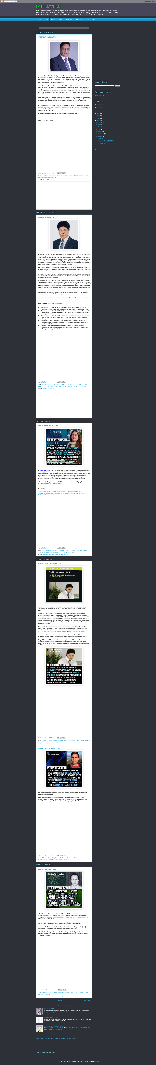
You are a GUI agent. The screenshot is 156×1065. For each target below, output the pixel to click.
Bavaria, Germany (47, 744)
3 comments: (51, 382)
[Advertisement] (64, 195)
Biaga (43, 175)
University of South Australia (78, 386)
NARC (58, 992)
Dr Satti (65, 175)
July (99, 129)
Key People (69, 19)
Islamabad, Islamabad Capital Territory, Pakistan (55, 554)
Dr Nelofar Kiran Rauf (58, 550)
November (101, 138)
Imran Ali (76, 384)
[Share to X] (61, 173)
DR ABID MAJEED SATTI (47, 869)
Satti (73, 552)
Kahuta (81, 384)
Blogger (97, 1061)
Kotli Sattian (45, 177)
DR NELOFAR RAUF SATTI (48, 426)
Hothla (71, 384)
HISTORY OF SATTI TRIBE (51, 1017)
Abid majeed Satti (46, 992)
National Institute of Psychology (52, 552)
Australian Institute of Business (50, 384)
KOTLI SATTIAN (48, 7)
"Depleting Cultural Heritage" (46, 495)
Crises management (57, 175)
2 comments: (51, 737)
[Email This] (58, 173)
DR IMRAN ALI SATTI (46, 217)
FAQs (87, 19)
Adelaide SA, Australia (48, 388)
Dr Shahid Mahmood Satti (45, 607)
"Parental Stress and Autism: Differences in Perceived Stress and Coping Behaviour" (61, 493)
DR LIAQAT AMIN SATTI (47, 37)
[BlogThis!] (60, 173)
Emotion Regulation (70, 550)
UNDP (68, 386)
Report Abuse (99, 150)
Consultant (48, 175)
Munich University (77, 740)
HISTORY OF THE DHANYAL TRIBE (53, 1026)
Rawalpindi (57, 386)
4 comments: (51, 548)
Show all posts (76, 28)
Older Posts (86, 1000)
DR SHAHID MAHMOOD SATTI (49, 564)
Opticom (85, 740)
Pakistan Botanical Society (67, 992)
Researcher (63, 386)
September (101, 134)
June (99, 127)
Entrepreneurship (77, 175)
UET (59, 742)
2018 (98, 116)
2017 (98, 113)
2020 (98, 120)
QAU (69, 552)
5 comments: (51, 173)
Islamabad (40, 552)
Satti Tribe (40, 994)
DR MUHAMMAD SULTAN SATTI (50, 748)
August (100, 131)
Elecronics (69, 740)
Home (39, 19)
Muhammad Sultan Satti (48, 858)
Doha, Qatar (46, 179)
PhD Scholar (52, 177)
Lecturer (44, 386)
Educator (70, 175)
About (46, 19)
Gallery (60, 19)
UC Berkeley (77, 858)
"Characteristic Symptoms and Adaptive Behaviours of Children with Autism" (59, 491)
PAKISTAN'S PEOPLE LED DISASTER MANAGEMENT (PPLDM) (56, 1038)
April (99, 124)
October (100, 136)
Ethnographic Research (82, 550)
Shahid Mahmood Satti (51, 742)
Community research (47, 550)
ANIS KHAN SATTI (49, 1009)
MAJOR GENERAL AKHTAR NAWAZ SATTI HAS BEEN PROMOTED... (105, 142)
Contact (94, 19)
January (100, 122)
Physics (64, 858)
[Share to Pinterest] (65, 173)
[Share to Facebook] (63, 173)
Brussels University (47, 740)
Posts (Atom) (67, 1005)
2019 (98, 118)
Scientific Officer (48, 994)
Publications (79, 19)
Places (53, 19)
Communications (57, 740)
